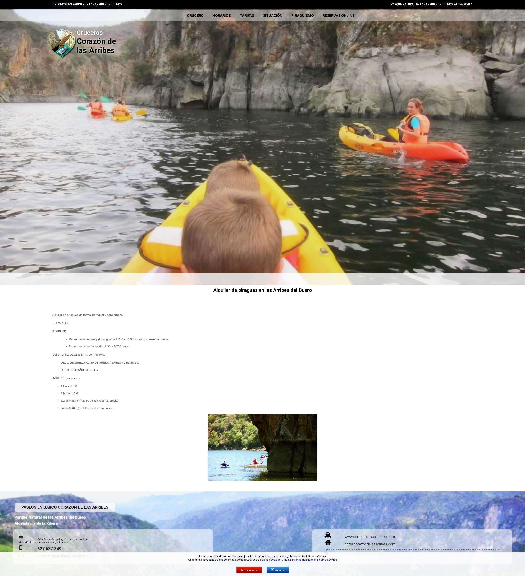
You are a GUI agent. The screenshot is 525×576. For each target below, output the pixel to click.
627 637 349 (49, 548)
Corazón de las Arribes (96, 42)
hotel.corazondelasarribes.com (370, 544)
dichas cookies (271, 559)
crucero (195, 15)
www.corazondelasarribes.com (370, 537)
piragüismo (302, 15)
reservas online (338, 15)
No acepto (249, 569)
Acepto (277, 569)
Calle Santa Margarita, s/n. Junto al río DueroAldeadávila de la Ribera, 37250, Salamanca (53, 541)
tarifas (247, 15)
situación (272, 15)
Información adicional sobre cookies (314, 559)
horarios (221, 15)
